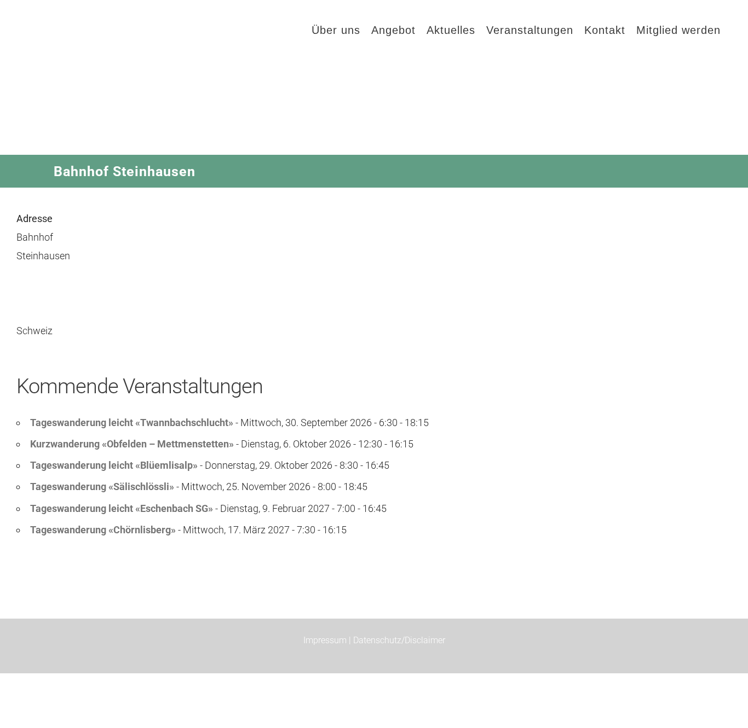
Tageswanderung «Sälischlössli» (102, 486)
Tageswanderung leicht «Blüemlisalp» (114, 465)
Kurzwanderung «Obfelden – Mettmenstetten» (132, 444)
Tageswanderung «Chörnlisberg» (103, 529)
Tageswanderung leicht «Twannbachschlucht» (131, 422)
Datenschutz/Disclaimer (399, 640)
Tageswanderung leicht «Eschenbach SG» (121, 508)
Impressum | (328, 640)
